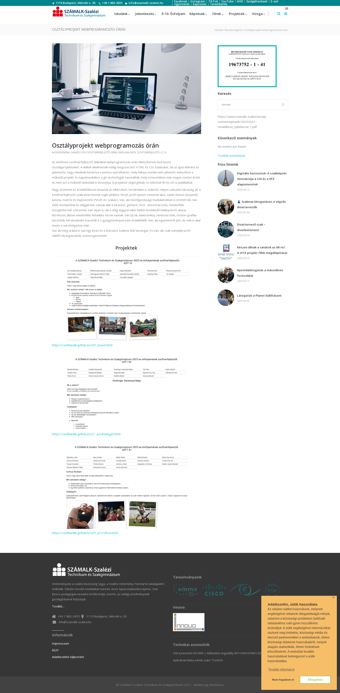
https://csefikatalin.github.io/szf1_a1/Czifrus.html (85, 533)
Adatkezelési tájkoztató (68, 657)
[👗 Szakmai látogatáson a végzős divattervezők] (226, 206)
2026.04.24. (243, 235)
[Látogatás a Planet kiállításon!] (226, 298)
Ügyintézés (181, 4)
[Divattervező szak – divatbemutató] (226, 229)
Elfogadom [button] (315, 679)
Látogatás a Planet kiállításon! (259, 295)
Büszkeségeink (233, 30)
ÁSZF (55, 650)
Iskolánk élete (127, 152)
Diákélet (76, 152)
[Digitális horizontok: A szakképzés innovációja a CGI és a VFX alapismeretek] (226, 178)
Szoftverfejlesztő (148, 152)
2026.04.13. (243, 258)
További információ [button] (281, 669)
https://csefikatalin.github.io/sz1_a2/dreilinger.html (86, 434)
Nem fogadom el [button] (283, 679)
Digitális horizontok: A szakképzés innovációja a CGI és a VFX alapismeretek (262, 178)
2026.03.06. (243, 301)
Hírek (114, 152)
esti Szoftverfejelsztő (96, 152)
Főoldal (218, 30)
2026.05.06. (243, 212)
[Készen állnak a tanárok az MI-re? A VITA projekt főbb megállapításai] (226, 252)
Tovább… (58, 606)
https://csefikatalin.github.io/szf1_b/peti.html (82, 345)
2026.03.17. (243, 281)
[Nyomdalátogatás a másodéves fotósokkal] (226, 275)
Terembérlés (218, 4)
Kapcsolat (200, 4)
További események (231, 155)
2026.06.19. (243, 189)
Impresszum (60, 643)
